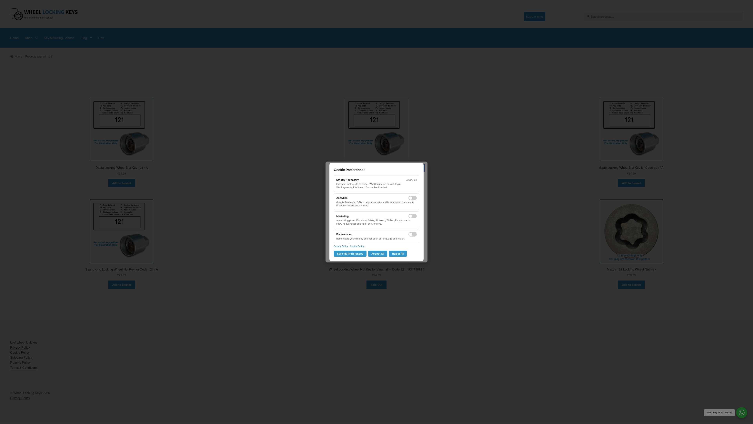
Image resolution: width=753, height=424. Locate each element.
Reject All (398, 253)
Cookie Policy (357, 246)
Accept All (377, 253)
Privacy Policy (341, 246)
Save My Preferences (350, 253)
